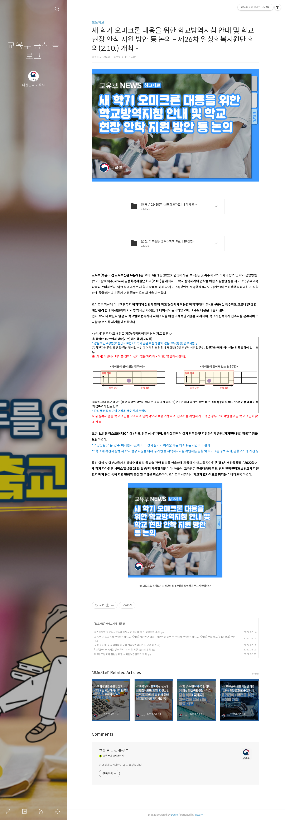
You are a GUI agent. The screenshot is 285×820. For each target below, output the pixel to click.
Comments (102, 734)
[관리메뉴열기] (278, 7)
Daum (174, 814)
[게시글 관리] (112, 605)
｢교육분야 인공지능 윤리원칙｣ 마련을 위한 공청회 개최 (122, 649)
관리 (58, 811)
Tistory (199, 814)
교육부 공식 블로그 (33, 51)
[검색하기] (57, 9)
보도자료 (98, 22)
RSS (42, 811)
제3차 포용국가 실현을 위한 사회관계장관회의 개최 (120, 654)
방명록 (25, 811)
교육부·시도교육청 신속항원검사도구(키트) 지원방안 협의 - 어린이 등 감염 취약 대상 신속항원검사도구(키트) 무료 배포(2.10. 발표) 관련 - (165, 636)
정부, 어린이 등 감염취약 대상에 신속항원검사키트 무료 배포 (125, 645)
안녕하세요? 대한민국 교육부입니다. (120, 765)
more (255, 673)
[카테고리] (10, 9)
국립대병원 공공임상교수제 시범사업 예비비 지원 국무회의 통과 (127, 632)
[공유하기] (107, 605)
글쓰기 (9, 811)
